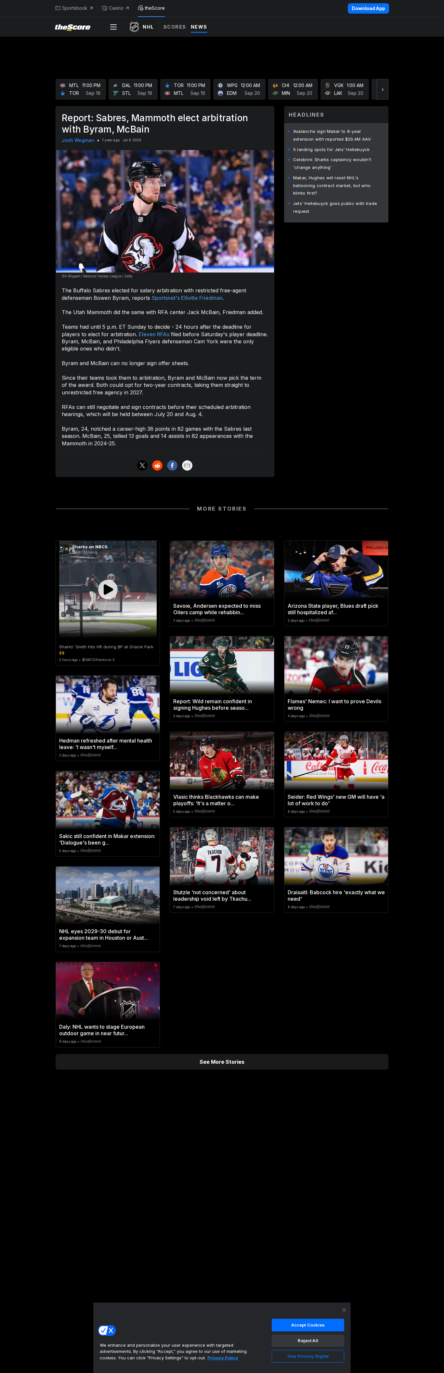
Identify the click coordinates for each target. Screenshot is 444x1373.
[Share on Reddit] (157, 465)
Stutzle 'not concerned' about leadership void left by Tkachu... (212, 895)
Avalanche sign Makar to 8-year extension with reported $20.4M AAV (332, 135)
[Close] (344, 1310)
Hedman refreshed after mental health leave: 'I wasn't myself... (105, 743)
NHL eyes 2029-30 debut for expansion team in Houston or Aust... (103, 934)
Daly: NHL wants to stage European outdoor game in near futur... (102, 1029)
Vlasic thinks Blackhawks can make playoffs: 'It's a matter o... (216, 800)
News (199, 27)
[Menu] (113, 27)
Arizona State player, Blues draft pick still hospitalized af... (333, 609)
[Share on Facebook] (172, 465)
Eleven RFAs (154, 334)
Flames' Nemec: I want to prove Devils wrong (334, 704)
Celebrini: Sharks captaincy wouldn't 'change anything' (332, 163)
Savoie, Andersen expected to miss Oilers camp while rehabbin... (217, 609)
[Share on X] (142, 465)
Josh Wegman (78, 140)
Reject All (308, 1340)
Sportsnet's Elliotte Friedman (187, 298)
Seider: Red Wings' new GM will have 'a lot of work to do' (336, 800)
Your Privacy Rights (308, 1356)
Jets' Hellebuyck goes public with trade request (335, 207)
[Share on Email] (187, 465)
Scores (174, 27)
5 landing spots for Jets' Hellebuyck (331, 149)
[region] (222, 1337)
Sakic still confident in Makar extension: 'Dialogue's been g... (107, 839)
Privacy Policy (222, 1357)
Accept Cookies (308, 1325)
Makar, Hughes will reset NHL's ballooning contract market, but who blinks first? (332, 185)
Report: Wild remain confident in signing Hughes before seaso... (212, 704)
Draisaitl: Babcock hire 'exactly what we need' (336, 895)
